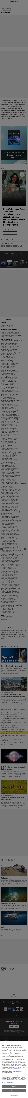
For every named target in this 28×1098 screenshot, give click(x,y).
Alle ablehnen (14, 1090)
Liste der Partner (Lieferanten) (7, 1082)
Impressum (18, 1068)
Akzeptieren (14, 1086)
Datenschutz (13, 1068)
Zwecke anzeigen (14, 1095)
